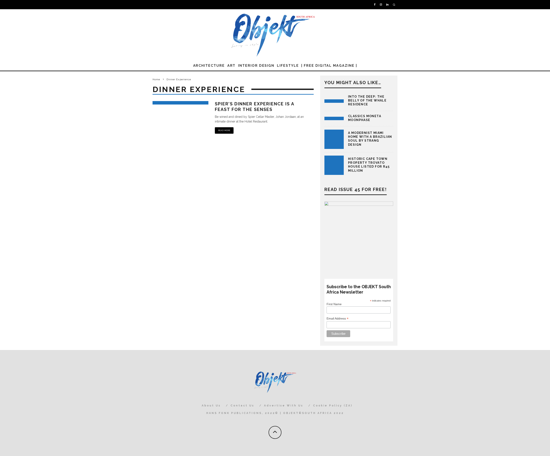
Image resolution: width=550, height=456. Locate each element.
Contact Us (242, 405)
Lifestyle (288, 66)
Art (231, 66)
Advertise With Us (283, 405)
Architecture (209, 66)
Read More (224, 130)
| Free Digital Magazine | (329, 66)
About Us (211, 405)
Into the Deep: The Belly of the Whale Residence (367, 100)
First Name (334, 304)
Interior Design (256, 66)
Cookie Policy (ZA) (333, 405)
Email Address (337, 319)
